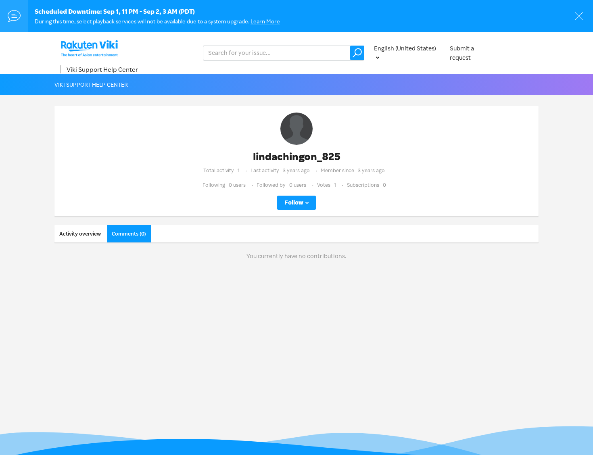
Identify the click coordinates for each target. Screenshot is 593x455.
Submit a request (462, 52)
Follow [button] (293, 202)
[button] (357, 53)
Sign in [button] (521, 52)
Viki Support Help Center (102, 69)
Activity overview (80, 233)
